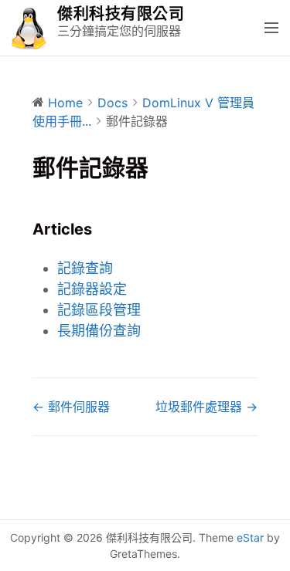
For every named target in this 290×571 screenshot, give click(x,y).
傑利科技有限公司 (120, 14)
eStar (250, 537)
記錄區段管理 (99, 310)
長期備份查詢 (99, 331)
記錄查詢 (85, 268)
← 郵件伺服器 (71, 406)
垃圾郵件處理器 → (206, 406)
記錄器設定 (92, 289)
